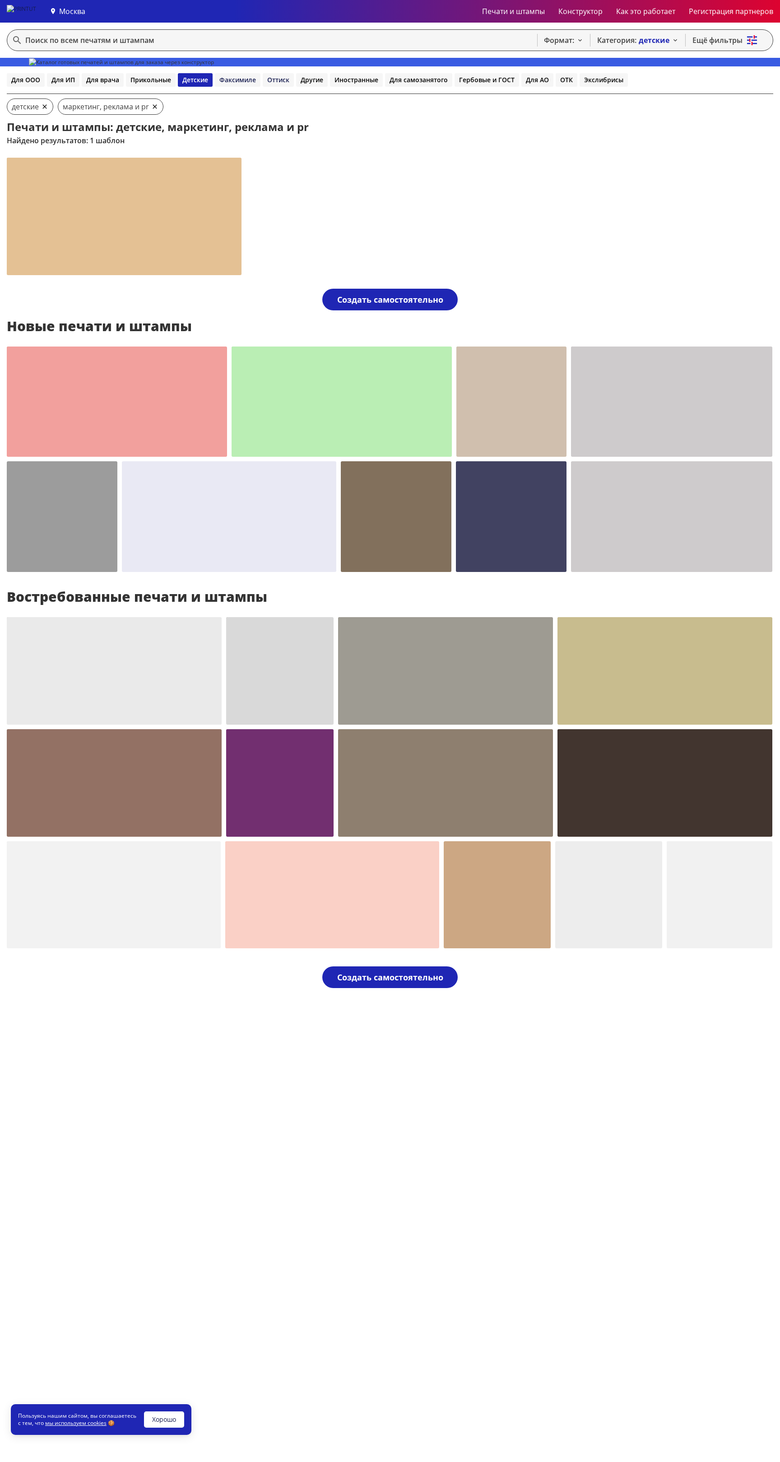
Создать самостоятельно (390, 299)
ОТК (566, 79)
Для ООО (25, 79)
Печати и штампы (513, 11)
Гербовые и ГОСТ (487, 79)
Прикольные (150, 79)
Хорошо (164, 1419)
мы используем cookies (76, 1423)
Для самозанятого (419, 79)
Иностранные (356, 79)
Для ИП (63, 79)
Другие (312, 79)
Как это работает (645, 11)
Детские (195, 79)
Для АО (537, 79)
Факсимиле (237, 79)
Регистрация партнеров (731, 11)
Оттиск (278, 79)
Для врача (102, 79)
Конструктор (580, 11)
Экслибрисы (603, 79)
